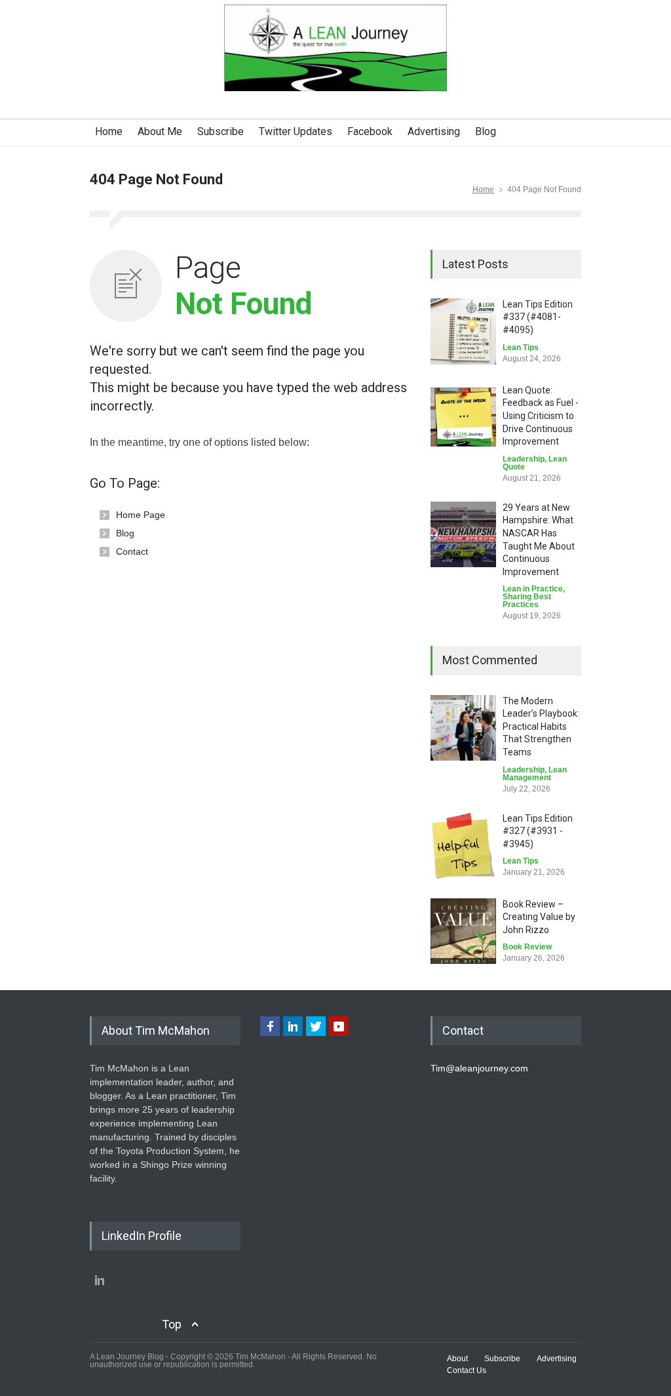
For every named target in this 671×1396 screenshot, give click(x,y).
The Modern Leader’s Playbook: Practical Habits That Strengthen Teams (541, 726)
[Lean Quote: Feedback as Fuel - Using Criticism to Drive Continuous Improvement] (463, 417)
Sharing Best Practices (527, 600)
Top (172, 1324)
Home (109, 131)
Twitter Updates (295, 131)
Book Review (527, 946)
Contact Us (466, 1370)
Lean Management (535, 773)
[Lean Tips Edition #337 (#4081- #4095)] (463, 331)
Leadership (524, 459)
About (457, 1358)
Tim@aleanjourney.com (479, 1068)
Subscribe (220, 131)
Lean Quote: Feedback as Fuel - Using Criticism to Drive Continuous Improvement (541, 416)
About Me (160, 131)
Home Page (140, 514)
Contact (132, 551)
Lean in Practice (533, 588)
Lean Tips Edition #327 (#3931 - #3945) (538, 831)
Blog (485, 131)
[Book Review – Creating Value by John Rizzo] (463, 931)
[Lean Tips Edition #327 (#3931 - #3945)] (463, 845)
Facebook (370, 131)
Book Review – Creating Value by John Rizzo (539, 917)
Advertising (434, 131)
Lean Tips (521, 347)
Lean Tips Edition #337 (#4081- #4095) (538, 317)
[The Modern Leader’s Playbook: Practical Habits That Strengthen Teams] (463, 728)
